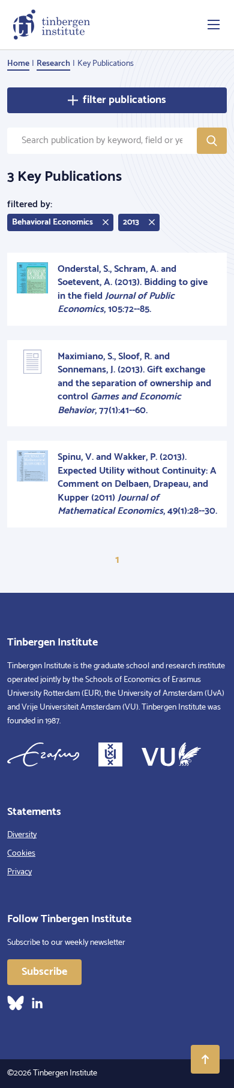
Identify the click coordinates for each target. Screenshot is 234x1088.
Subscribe (44, 972)
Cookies (21, 853)
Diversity (22, 835)
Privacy (19, 872)
